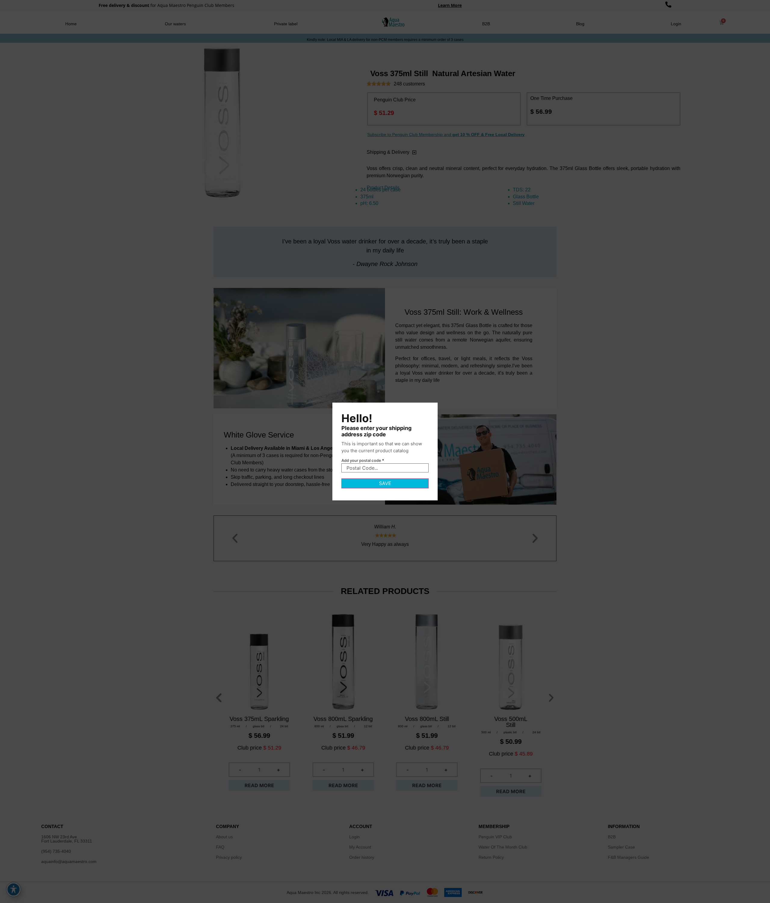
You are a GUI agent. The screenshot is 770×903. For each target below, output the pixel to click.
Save (385, 483)
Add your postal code (362, 460)
